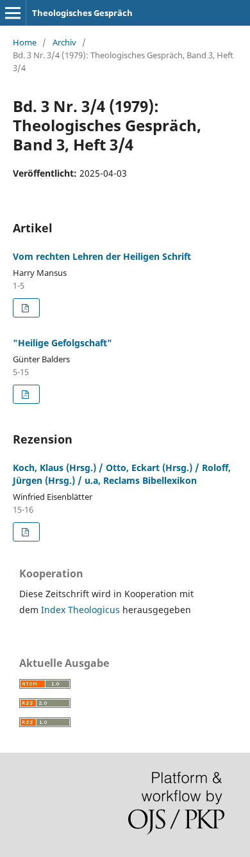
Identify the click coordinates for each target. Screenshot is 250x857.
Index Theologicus (81, 610)
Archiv (64, 42)
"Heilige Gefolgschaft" (62, 343)
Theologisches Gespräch (82, 13)
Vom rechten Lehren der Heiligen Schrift (102, 256)
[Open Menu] (13, 13)
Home (25, 42)
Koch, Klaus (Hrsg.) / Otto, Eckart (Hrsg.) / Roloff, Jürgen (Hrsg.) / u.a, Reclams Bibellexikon (122, 473)
